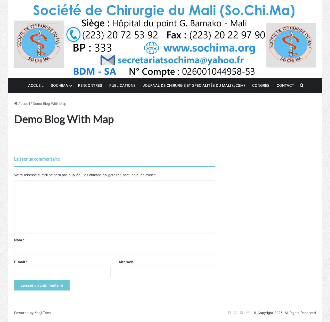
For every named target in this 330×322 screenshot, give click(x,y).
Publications (122, 85)
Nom (19, 240)
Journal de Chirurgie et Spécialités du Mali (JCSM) (194, 85)
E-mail (21, 262)
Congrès (260, 85)
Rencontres (90, 85)
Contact (285, 85)
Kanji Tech (43, 313)
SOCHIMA (59, 85)
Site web (126, 262)
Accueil (36, 85)
